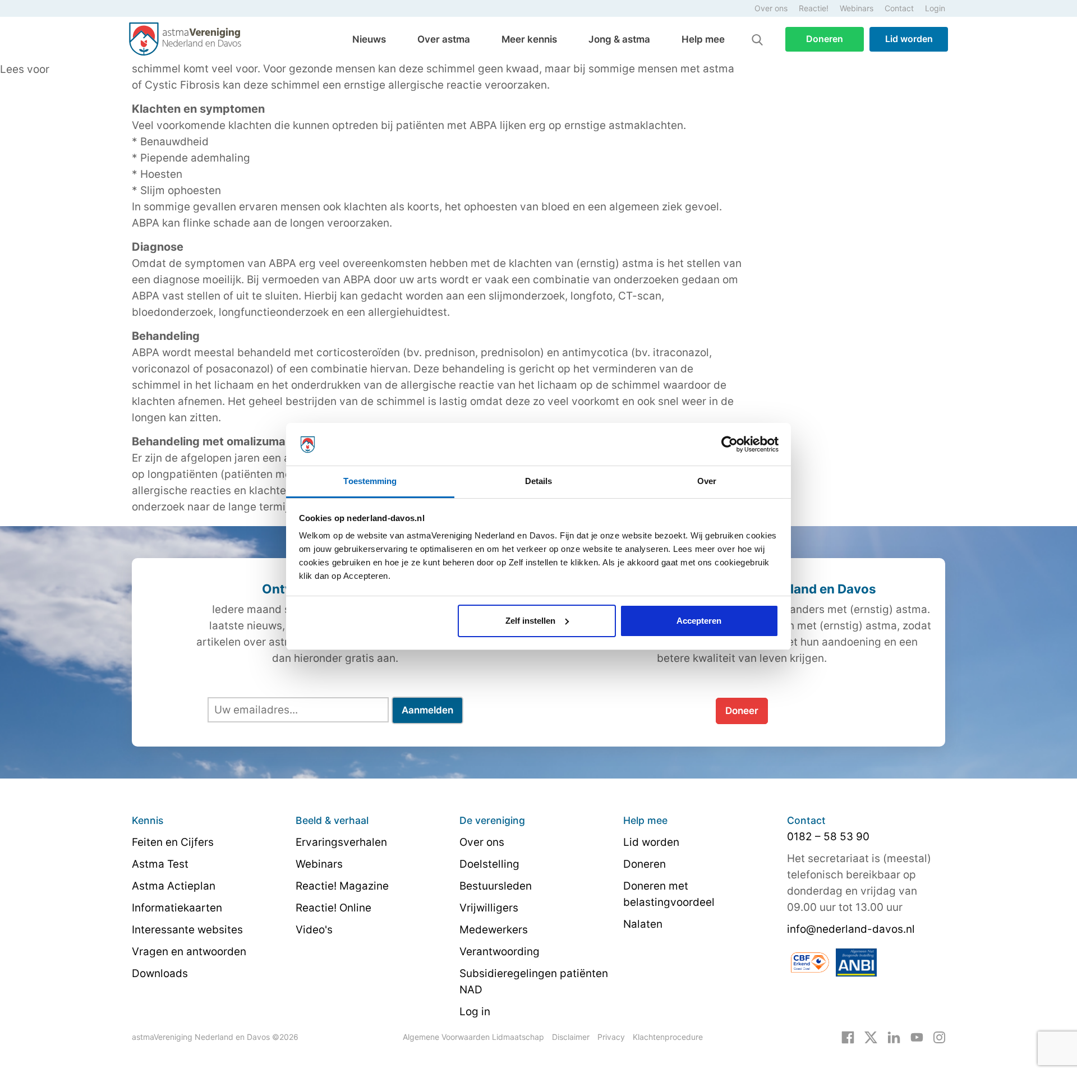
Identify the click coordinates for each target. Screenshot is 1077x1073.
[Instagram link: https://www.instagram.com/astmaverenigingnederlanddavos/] (939, 1036)
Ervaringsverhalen (341, 842)
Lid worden (909, 38)
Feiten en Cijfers (173, 842)
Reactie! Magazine (342, 885)
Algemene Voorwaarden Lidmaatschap (473, 1037)
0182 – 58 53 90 (828, 836)
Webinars (856, 8)
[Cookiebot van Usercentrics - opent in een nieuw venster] (729, 444)
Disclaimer (571, 1037)
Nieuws (369, 39)
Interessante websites (187, 929)
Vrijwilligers (488, 907)
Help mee (703, 39)
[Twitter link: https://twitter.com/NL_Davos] (870, 1036)
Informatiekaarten (177, 907)
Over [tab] (706, 481)
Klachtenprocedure (668, 1037)
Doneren (824, 38)
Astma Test (160, 864)
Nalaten (642, 924)
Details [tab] (539, 481)
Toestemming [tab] (370, 481)
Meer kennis (529, 39)
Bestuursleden (495, 885)
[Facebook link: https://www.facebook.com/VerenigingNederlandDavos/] (847, 1036)
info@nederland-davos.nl (851, 929)
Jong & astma (619, 39)
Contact (899, 8)
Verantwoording (499, 951)
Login (935, 8)
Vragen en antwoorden (189, 951)
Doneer (741, 710)
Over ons (771, 8)
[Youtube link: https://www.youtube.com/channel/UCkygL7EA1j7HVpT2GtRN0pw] (916, 1036)
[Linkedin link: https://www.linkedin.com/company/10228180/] (893, 1036)
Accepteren (698, 620)
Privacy (611, 1037)
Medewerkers (493, 929)
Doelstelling (489, 864)
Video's (314, 929)
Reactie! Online (333, 907)
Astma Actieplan (173, 885)
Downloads (160, 973)
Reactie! (814, 8)
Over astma (443, 39)
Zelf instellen (530, 620)
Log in (474, 1011)
